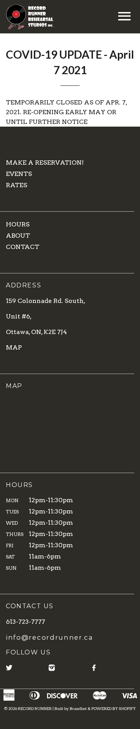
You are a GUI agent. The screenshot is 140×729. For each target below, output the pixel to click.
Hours (18, 224)
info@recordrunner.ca (49, 637)
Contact (22, 247)
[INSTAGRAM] (52, 668)
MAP (14, 347)
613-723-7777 (25, 621)
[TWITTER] (9, 668)
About (18, 235)
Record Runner (35, 708)
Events (19, 173)
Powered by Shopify (113, 708)
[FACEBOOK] (94, 668)
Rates (16, 185)
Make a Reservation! (45, 162)
